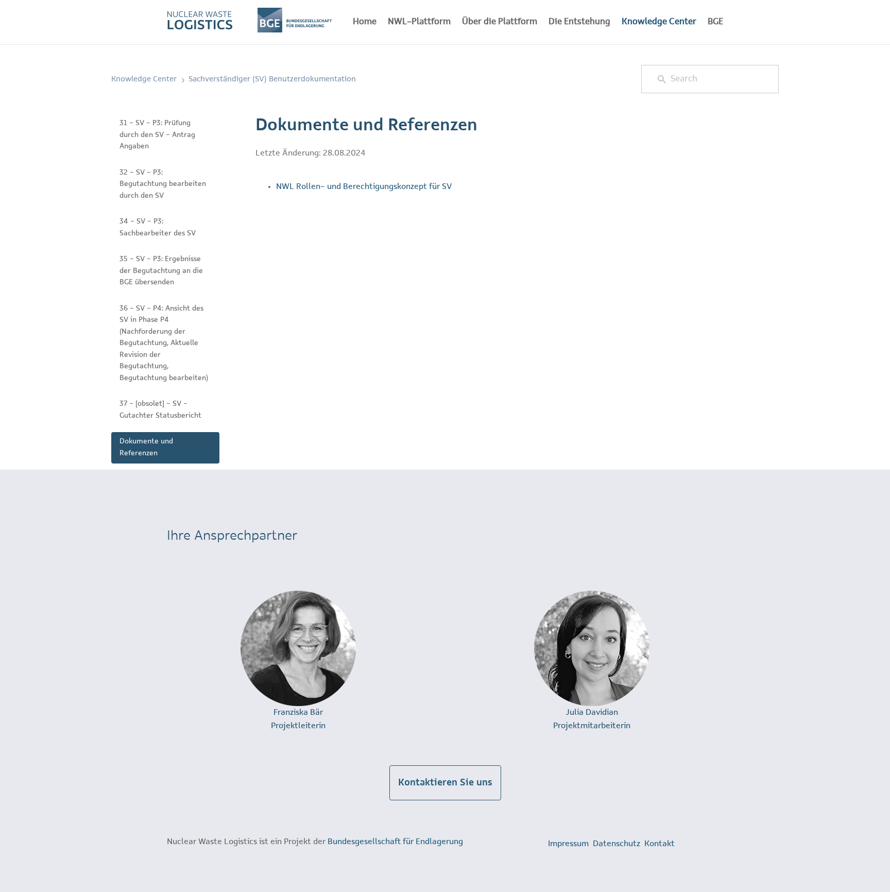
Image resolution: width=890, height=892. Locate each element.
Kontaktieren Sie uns (445, 783)
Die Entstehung (579, 21)
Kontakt (659, 843)
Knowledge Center (659, 21)
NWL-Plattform (419, 21)
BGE (715, 21)
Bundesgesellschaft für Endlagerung (395, 841)
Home (364, 21)
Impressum (568, 843)
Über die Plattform (499, 21)
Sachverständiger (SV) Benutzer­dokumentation (272, 79)
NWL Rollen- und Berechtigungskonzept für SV (364, 186)
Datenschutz (616, 843)
